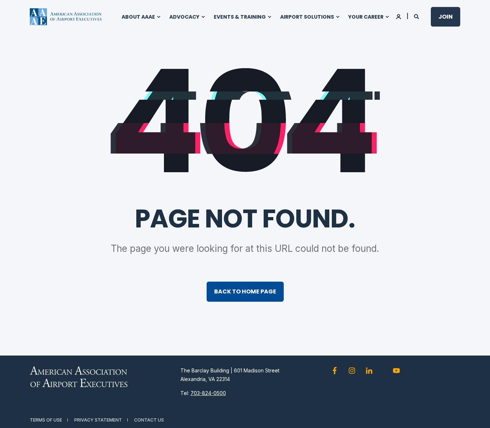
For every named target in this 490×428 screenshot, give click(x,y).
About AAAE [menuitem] (138, 16)
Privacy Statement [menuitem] (98, 420)
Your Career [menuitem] (365, 16)
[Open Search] (417, 16)
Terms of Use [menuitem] (46, 420)
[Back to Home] (66, 16)
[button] (475, 413)
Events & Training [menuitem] (240, 16)
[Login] (399, 16)
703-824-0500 (208, 393)
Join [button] (445, 17)
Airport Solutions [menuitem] (307, 16)
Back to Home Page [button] (245, 291)
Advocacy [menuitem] (184, 16)
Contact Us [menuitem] (149, 420)
